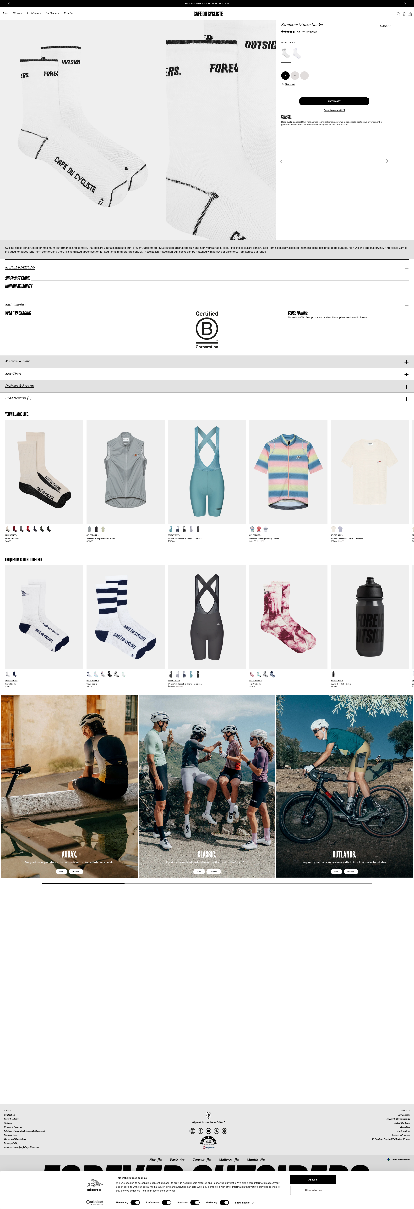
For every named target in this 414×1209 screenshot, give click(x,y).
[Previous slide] (9, 4)
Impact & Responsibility (398, 1119)
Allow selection (313, 1190)
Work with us (403, 1131)
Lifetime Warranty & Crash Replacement (24, 1131)
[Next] (406, 789)
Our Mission (404, 1115)
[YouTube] (208, 1131)
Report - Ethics (11, 1119)
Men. (61, 871)
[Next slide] (405, 4)
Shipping (8, 1123)
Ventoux (198, 1160)
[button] (334, 101)
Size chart (290, 84)
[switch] (166, 1202)
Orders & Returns (13, 1127)
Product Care (10, 1135)
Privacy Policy (11, 1143)
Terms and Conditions (15, 1139)
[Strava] (216, 1131)
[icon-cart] (409, 13)
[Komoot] (224, 1131)
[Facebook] (200, 1131)
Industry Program (401, 1135)
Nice (152, 1160)
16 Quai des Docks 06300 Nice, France (391, 1139)
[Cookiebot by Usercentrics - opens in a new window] (95, 1202)
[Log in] (403, 13)
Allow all (313, 1179)
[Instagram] (192, 1131)
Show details (242, 1202)
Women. (76, 871)
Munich (252, 1160)
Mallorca (225, 1160)
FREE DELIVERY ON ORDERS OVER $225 (207, 3)
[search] (397, 13)
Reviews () (311, 31)
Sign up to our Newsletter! (208, 1122)
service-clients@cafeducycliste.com (21, 1147)
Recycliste (405, 1127)
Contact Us (9, 1115)
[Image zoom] (83, 130)
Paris (174, 1160)
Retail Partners (402, 1123)
